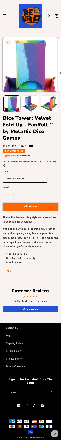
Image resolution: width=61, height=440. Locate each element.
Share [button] (10, 271)
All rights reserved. (37, 438)
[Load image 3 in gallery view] (49, 103)
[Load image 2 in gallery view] (30, 103)
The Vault (26, 438)
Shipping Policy (14, 343)
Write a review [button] (30, 309)
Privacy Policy (14, 358)
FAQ (8, 335)
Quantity (7, 187)
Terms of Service (15, 366)
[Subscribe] (51, 392)
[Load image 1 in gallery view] (12, 103)
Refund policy (13, 350)
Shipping (6, 156)
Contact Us (12, 327)
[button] (4, 16)
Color (5, 171)
